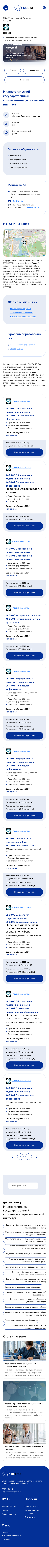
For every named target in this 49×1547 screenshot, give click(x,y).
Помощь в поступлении (24, 452)
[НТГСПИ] (24, 242)
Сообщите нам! (32, 207)
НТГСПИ (7, 21)
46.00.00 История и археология (23, 615)
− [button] (6, 235)
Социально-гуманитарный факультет (21, 1320)
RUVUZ (6, 18)
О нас (6, 1525)
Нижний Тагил (21, 18)
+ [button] (6, 232)
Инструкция (29, 1517)
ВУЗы (6, 1499)
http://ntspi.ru (17, 201)
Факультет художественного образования (23, 1287)
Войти (44, 8)
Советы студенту (31, 1506)
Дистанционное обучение (31, 1511)
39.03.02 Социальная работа (22, 845)
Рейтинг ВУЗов (9, 1506)
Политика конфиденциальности (11, 1534)
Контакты (6, 1539)
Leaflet (43, 256)
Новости (30, 1499)
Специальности (9, 1514)
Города (5, 1510)
